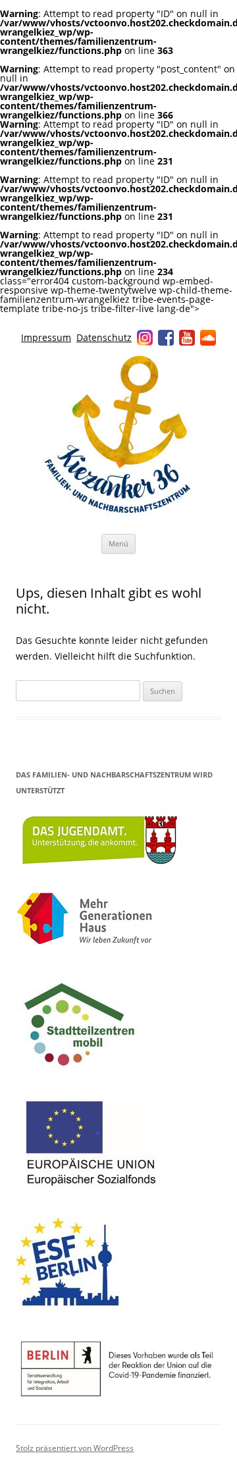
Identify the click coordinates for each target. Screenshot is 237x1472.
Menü (118, 543)
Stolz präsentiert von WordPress (75, 1448)
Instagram (145, 338)
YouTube (187, 338)
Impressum (46, 337)
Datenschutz (104, 337)
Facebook (166, 338)
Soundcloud (208, 338)
